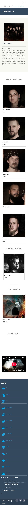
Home (7, 387)
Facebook (8, 487)
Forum (7, 459)
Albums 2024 (9, 420)
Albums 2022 (9, 433)
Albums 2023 (9, 427)
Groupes (8, 394)
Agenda (7, 446)
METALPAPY (12, 6)
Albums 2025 (9, 414)
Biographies (7, 466)
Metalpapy (4, 501)
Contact (8, 472)
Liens (7, 453)
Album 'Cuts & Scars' (13, 481)
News (7, 400)
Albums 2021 (9, 440)
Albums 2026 (9, 407)
